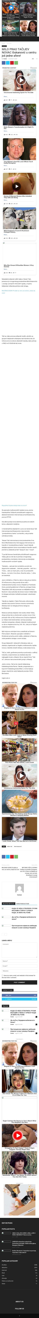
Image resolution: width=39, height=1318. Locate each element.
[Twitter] (8, 63)
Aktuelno (9, 43)
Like (35, 995)
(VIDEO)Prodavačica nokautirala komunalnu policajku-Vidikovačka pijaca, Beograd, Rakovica (24, 1243)
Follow (34, 999)
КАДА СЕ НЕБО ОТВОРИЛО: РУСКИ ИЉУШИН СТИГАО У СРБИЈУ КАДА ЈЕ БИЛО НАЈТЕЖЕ (24, 910)
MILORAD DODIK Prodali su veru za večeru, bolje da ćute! (10, 868)
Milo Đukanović (17, 846)
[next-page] (6, 934)
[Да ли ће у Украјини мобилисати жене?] (6, 919)
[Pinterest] (12, 63)
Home (3, 43)
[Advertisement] (19, 316)
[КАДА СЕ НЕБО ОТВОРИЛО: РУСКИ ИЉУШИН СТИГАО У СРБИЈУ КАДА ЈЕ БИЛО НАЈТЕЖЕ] (6, 910)
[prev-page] (3, 934)
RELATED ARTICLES (8, 903)
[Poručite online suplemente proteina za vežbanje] (19, 1200)
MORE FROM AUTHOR (22, 903)
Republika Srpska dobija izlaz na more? (14, 505)
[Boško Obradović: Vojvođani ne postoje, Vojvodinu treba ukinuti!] (6, 1253)
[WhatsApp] (16, 63)
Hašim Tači (9, 846)
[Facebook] (3, 63)
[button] (3, 39)
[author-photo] (19, 892)
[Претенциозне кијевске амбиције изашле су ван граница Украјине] (6, 928)
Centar (5, 58)
